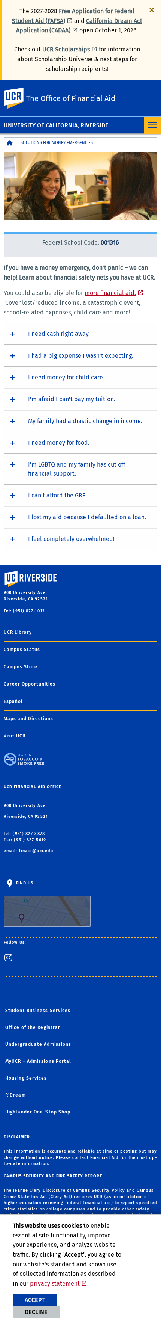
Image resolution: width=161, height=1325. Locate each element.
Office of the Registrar (32, 1027)
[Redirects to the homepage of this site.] (9, 143)
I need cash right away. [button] (59, 333)
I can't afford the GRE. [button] (57, 495)
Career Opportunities (29, 684)
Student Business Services (38, 1010)
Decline (36, 1312)
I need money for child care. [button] (66, 377)
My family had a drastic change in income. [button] (85, 421)
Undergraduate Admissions (38, 1044)
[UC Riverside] (18, 98)
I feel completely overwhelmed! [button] (71, 538)
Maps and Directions (28, 718)
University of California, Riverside (56, 125)
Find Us (24, 883)
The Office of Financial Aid (70, 98)
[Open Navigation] (152, 125)
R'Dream (15, 1095)
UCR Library (18, 632)
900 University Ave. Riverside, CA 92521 (26, 811)
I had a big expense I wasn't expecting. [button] (80, 355)
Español (13, 701)
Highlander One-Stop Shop (37, 1112)
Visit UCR (14, 736)
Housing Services (26, 1078)
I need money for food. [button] (58, 442)
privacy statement (55, 1283)
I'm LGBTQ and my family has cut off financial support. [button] (76, 469)
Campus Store (20, 666)
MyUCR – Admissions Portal (38, 1061)
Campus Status (22, 649)
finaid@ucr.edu (36, 850)
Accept (35, 1300)
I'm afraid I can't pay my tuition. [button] (71, 399)
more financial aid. (110, 292)
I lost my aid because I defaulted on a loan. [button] (87, 517)
